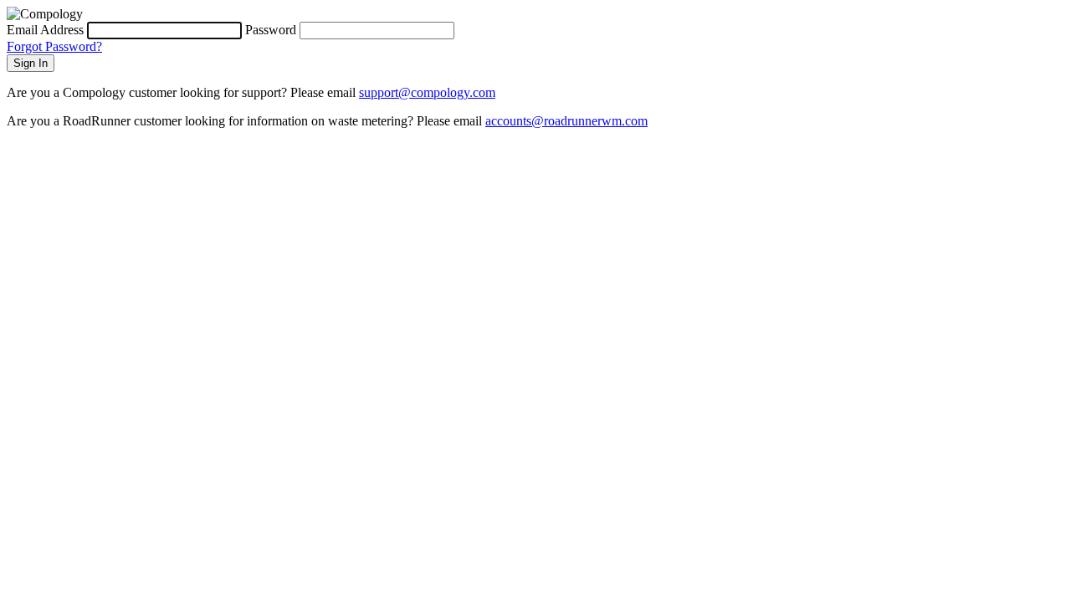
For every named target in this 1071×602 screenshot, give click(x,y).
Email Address (45, 30)
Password (270, 30)
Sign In (30, 63)
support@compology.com (427, 92)
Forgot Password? (54, 46)
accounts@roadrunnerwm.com (566, 121)
